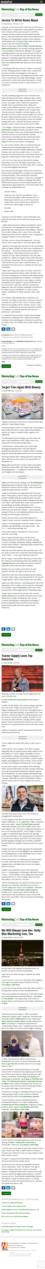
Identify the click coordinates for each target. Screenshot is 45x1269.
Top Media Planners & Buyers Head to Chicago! (17, 1226)
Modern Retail (7, 596)
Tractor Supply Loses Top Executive (14, 1206)
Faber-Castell (14, 248)
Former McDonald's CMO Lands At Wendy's (16, 1213)
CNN (3, 483)
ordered (28, 1176)
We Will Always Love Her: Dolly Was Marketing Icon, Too (20, 1210)
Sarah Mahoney (8, 391)
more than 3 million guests (16, 1019)
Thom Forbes (7, 24)
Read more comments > (34, 365)
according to (19, 1109)
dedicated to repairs (10, 130)
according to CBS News (11, 985)
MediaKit (23, 1243)
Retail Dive (22, 588)
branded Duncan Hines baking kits (15, 1105)
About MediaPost (14, 1243)
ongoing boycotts (9, 563)
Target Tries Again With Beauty (12, 1203)
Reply (3, 362)
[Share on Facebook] (4, 329)
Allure (4, 465)
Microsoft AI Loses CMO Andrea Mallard (15, 1216)
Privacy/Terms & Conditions (17, 1247)
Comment (6, 366)
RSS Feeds (12, 1245)
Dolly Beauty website (30, 1096)
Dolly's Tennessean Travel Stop (22, 1142)
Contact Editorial (33, 1243)
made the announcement (18, 700)
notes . (28, 824)
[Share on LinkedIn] (8, 329)
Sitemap (19, 1245)
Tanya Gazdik (7, 663)
